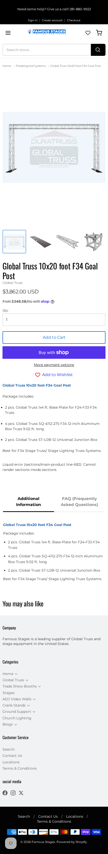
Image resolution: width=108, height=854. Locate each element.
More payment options (54, 365)
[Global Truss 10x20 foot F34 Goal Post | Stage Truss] (14, 241)
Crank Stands (14, 705)
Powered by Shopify (72, 842)
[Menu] (8, 33)
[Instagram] (13, 793)
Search (9, 749)
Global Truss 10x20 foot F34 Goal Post (75, 66)
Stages (9, 693)
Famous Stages (43, 842)
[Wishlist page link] (87, 32)
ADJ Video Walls (17, 699)
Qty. (6, 310)
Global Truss (12, 283)
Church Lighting (17, 718)
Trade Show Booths (20, 686)
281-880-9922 (80, 9)
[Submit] (98, 50)
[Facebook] (5, 793)
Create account (52, 20)
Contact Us (12, 755)
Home (7, 66)
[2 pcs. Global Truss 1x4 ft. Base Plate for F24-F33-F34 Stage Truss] (40, 241)
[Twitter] (21, 793)
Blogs (8, 724)
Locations (11, 762)
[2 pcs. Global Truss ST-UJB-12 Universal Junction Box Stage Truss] (93, 241)
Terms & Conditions (20, 768)
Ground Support (17, 711)
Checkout (73, 20)
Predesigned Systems (31, 66)
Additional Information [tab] (28, 501)
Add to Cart (54, 337)
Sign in (32, 20)
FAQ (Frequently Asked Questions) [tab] (79, 501)
